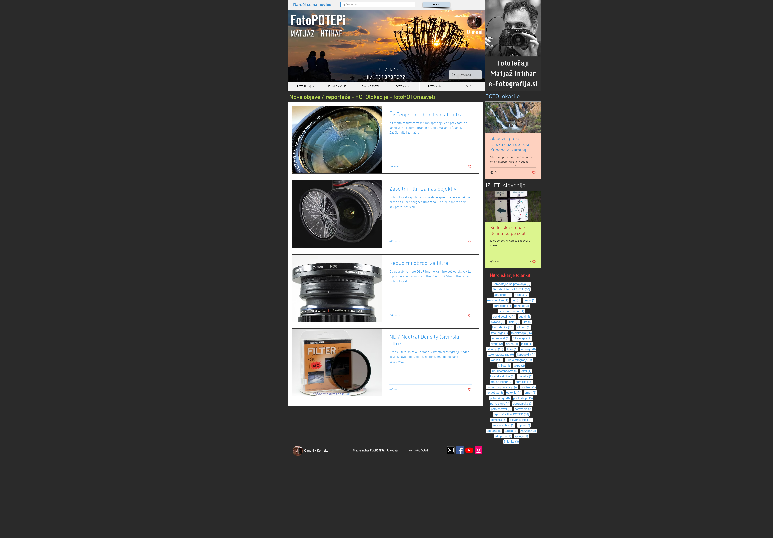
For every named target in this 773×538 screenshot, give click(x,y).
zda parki (503, 436)
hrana (512, 343)
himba (496, 343)
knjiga (504, 365)
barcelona (503, 305)
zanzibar (528, 430)
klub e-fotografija (519, 360)
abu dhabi (503, 294)
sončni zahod (504, 425)
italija (512, 349)
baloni (530, 300)
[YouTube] (469, 450)
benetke (522, 305)
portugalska (523, 403)
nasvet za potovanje (502, 387)
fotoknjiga (499, 333)
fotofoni (524, 327)
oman (531, 392)
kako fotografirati (500, 354)
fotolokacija (521, 333)
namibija (524, 381)
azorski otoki (498, 300)
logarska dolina (502, 376)
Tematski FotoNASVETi (512, 289)
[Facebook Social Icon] (460, 450)
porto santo (500, 403)
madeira (525, 376)
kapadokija (526, 354)
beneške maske (512, 311)
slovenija (499, 419)
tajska (524, 425)
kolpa (519, 365)
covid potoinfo (504, 316)
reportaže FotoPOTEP (512, 414)
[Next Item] (534, 117)
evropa (498, 322)
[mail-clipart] (451, 450)
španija (521, 436)
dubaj (525, 316)
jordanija (528, 349)
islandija (495, 349)
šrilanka (511, 441)
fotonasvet (500, 338)
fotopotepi (522, 338)
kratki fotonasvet (504, 371)
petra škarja (500, 398)
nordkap (528, 387)
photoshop (523, 398)
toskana (494, 430)
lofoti (526, 371)
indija (527, 343)
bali (516, 300)
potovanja (523, 409)
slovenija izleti (521, 419)
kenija (497, 360)
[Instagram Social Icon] (478, 450)
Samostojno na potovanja (512, 284)
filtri (527, 322)
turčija (511, 430)
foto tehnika (503, 327)
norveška (495, 392)
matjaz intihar (501, 381)
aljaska (522, 294)
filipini (514, 322)
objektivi (514, 392)
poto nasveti (501, 409)
